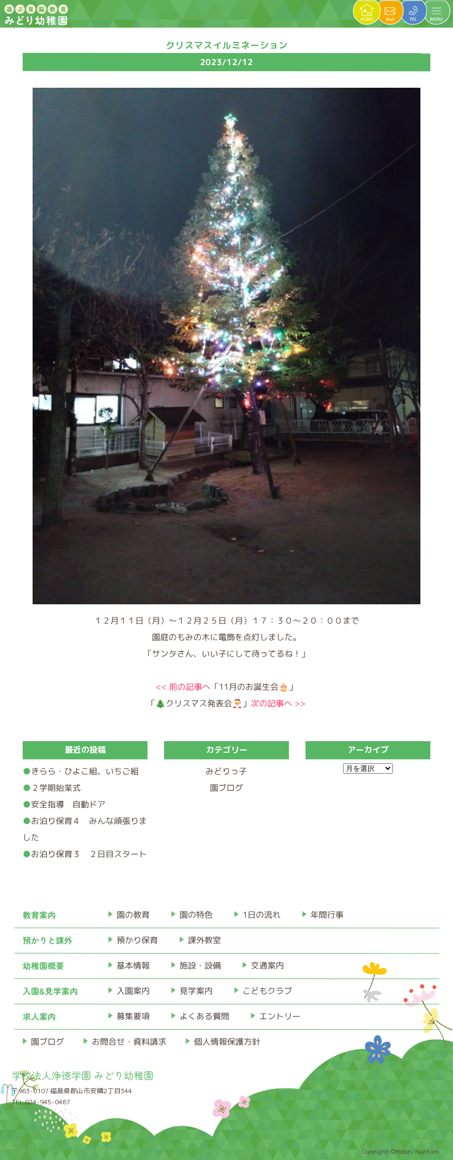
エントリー (279, 1016)
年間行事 (326, 914)
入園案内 (132, 991)
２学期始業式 (56, 788)
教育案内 (38, 914)
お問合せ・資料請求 (128, 1041)
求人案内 (38, 1016)
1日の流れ (261, 914)
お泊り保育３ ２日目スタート (89, 854)
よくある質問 (204, 1016)
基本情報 (132, 965)
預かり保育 (136, 940)
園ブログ (226, 788)
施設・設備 (199, 965)
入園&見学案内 (49, 991)
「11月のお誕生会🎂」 (226, 687)
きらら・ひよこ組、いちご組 (85, 771)
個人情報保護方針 (226, 1041)
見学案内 (195, 991)
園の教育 (132, 914)
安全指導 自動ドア (68, 804)
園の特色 (195, 914)
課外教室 (203, 940)
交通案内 (266, 965)
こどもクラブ (267, 991)
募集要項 (132, 1016)
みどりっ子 (226, 771)
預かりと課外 (47, 940)
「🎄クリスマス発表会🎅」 (226, 703)
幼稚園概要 (43, 965)
